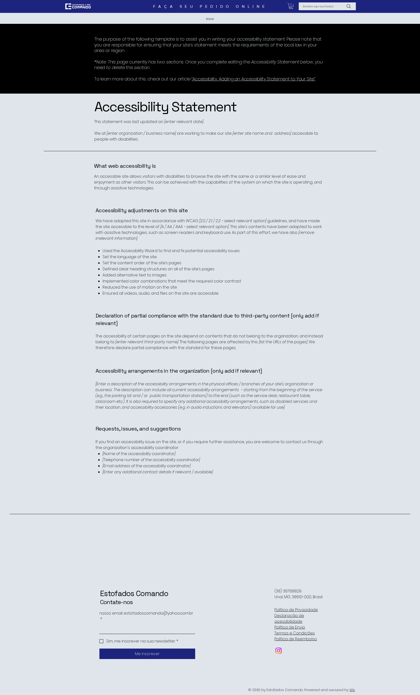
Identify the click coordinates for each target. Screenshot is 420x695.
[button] (291, 6)
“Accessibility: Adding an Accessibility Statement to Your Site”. (253, 79)
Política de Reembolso (295, 639)
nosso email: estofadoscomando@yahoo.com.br (146, 616)
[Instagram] (278, 651)
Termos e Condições (294, 633)
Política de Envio (289, 627)
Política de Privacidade (296, 610)
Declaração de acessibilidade (289, 618)
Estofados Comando (134, 593)
